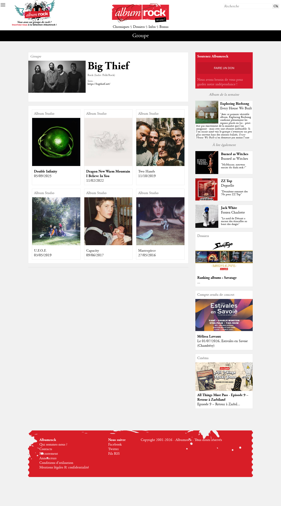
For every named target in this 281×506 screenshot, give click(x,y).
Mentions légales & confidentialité (64, 467)
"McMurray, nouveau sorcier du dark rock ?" (233, 166)
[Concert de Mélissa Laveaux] (224, 330)
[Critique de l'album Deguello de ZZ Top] (206, 200)
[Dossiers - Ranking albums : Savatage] (224, 271)
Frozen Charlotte (233, 212)
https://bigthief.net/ (99, 84)
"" (224, 130)
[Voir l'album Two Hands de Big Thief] (160, 165)
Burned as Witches (234, 154)
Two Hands (146, 171)
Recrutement (48, 453)
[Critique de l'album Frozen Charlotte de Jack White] (206, 227)
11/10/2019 (147, 176)
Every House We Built (236, 108)
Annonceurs (47, 458)
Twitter (113, 449)
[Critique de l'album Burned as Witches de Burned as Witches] (206, 173)
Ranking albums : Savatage (217, 278)
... (198, 282)
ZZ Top (226, 181)
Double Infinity (45, 171)
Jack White (229, 208)
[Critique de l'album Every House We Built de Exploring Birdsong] (206, 122)
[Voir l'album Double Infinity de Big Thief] (56, 165)
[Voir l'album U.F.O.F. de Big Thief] (56, 244)
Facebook (115, 444)
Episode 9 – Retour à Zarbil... (218, 404)
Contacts (45, 449)
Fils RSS (114, 453)
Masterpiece (147, 250)
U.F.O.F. (40, 250)
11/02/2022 (95, 180)
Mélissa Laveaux (209, 336)
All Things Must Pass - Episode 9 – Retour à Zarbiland (222, 397)
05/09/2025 (43, 176)
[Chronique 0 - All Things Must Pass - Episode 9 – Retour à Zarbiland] (224, 379)
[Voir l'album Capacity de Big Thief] (108, 244)
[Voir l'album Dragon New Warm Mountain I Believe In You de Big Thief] (108, 165)
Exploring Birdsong (234, 104)
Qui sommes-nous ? (53, 444)
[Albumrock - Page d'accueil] (140, 21)
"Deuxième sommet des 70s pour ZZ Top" (234, 193)
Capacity (92, 250)
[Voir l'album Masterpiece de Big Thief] (160, 244)
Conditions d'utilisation (56, 463)
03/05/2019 (43, 255)
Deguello (227, 185)
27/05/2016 (147, 255)
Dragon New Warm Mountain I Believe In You (108, 173)
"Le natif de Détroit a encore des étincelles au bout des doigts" (234, 221)
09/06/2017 (95, 255)
